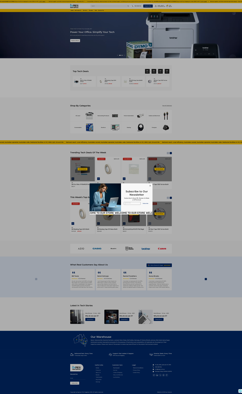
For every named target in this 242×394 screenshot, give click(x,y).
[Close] (150, 185)
